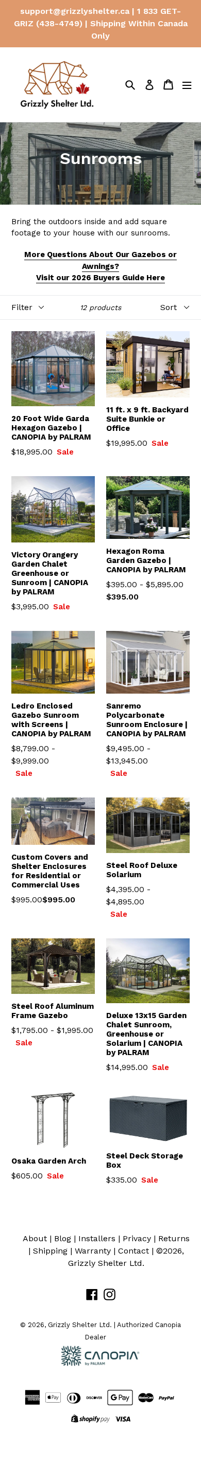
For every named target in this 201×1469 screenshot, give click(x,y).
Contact (133, 1251)
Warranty (93, 1251)
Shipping (50, 1251)
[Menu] (187, 84)
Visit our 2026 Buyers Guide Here (100, 277)
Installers (96, 1238)
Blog (62, 1238)
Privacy (137, 1238)
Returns (174, 1238)
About (35, 1238)
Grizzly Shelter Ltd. (106, 1263)
